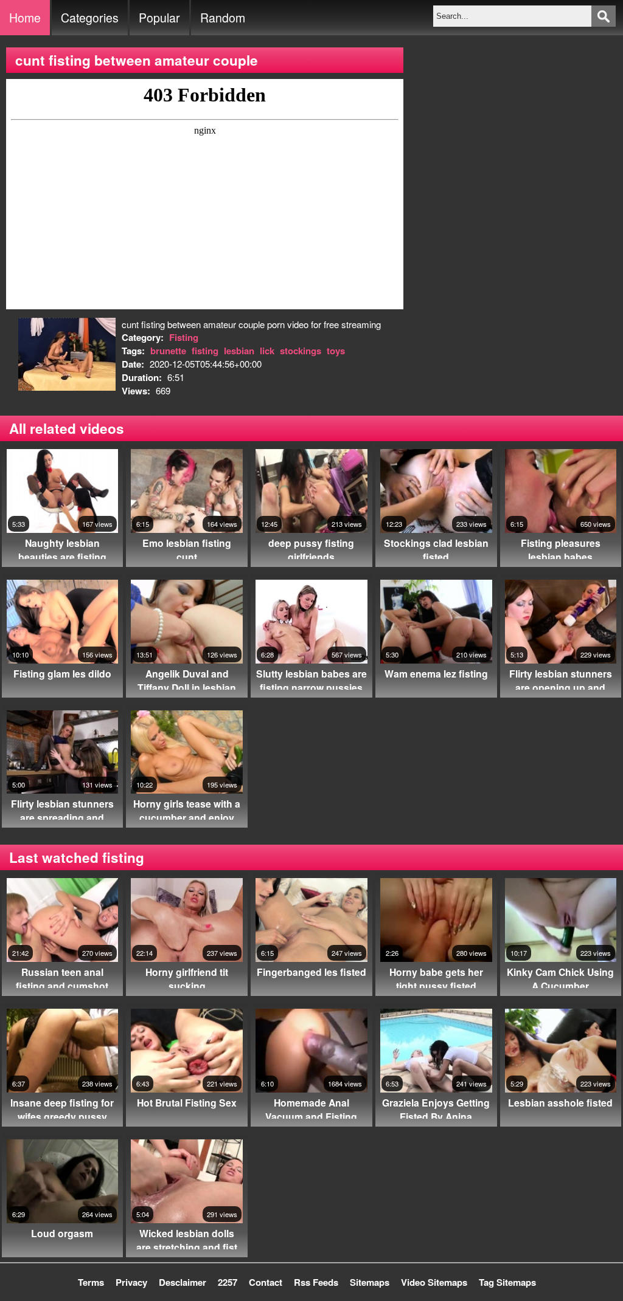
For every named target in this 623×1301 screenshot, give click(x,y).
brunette (168, 350)
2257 (227, 1282)
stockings (300, 350)
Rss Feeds (316, 1282)
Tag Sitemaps (507, 1282)
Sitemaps (369, 1282)
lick (267, 350)
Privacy (131, 1282)
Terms (91, 1282)
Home (25, 17)
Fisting (183, 337)
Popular (159, 17)
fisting (205, 350)
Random (222, 17)
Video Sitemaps (434, 1282)
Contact (265, 1282)
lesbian (239, 350)
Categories (90, 17)
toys (336, 350)
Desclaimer (182, 1282)
